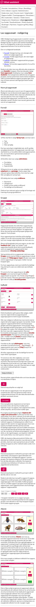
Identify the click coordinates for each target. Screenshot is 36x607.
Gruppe (6, 57)
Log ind (14, 11)
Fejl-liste (13, 25)
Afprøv (6, 64)
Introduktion (12, 8)
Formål (6, 53)
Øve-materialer (6, 18)
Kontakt (4, 27)
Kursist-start (18, 13)
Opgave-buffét (6, 15)
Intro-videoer (6, 11)
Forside (4, 8)
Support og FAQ (22, 25)
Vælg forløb (28, 13)
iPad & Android (27, 22)
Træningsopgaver (19, 15)
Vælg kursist (5, 20)
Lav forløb (4, 22)
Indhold (7, 60)
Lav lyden (5, 400)
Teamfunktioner (15, 22)
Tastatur (16, 18)
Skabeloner (15, 20)
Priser (21, 8)
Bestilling (27, 8)
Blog (31, 25)
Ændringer (5, 25)
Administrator (23, 11)
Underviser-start (7, 13)
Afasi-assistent (11, 2)
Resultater (30, 15)
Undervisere (24, 18)
